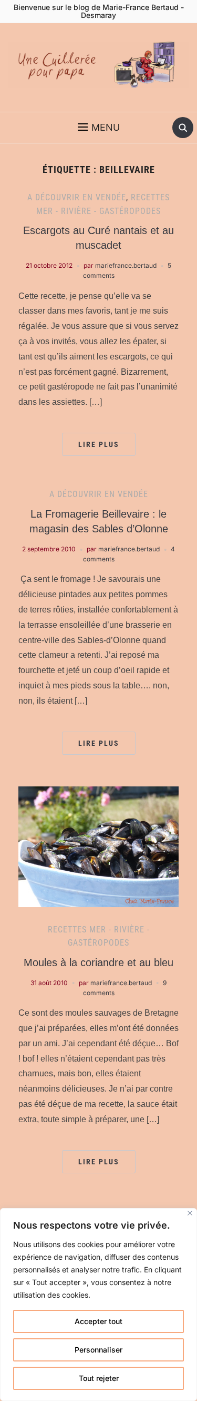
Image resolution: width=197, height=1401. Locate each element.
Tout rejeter (99, 1378)
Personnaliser (98, 1349)
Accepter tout (98, 1321)
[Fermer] (190, 1213)
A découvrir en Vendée (76, 197)
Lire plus (98, 444)
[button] (99, 127)
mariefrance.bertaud (126, 265)
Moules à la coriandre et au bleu (98, 962)
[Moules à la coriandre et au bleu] (98, 846)
